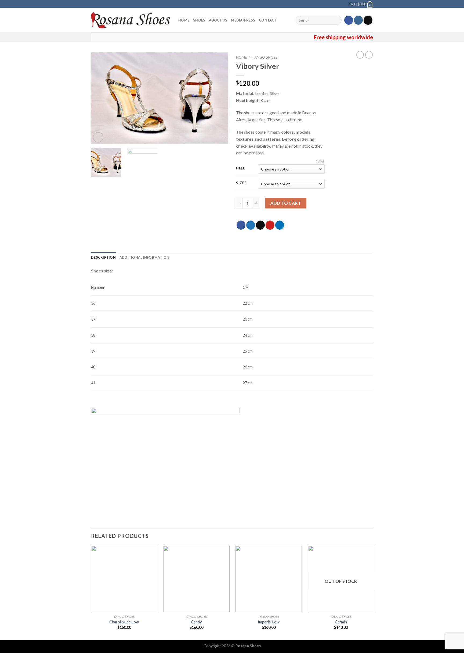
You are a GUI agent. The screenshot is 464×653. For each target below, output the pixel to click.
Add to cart (285, 202)
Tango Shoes (265, 57)
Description (103, 257)
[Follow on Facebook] (348, 20)
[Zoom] (98, 137)
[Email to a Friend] (260, 225)
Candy (196, 622)
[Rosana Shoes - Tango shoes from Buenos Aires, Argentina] (130, 20)
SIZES (241, 183)
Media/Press (243, 20)
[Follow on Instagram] (358, 20)
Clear (320, 161)
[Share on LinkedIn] (279, 225)
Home (183, 20)
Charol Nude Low (124, 622)
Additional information (144, 257)
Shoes (199, 20)
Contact (268, 20)
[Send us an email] (368, 20)
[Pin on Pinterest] (270, 225)
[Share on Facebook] (241, 225)
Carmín (341, 622)
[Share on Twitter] (250, 225)
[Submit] (336, 20)
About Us (218, 20)
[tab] (103, 257)
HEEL (240, 168)
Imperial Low (269, 622)
